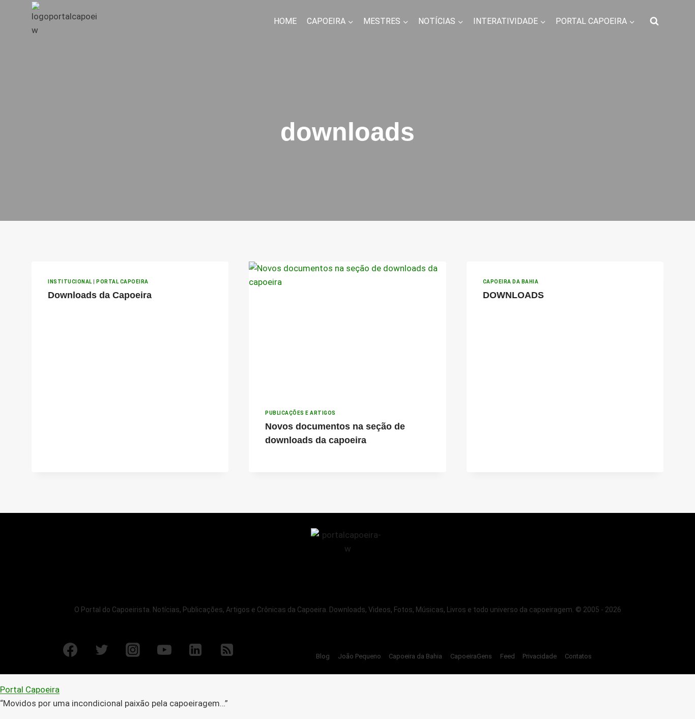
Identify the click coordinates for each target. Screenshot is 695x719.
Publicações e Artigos (300, 413)
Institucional (70, 281)
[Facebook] (70, 650)
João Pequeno (359, 656)
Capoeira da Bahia (511, 281)
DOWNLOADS (513, 295)
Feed (507, 656)
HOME (285, 21)
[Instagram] (133, 650)
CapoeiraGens (471, 656)
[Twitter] (102, 650)
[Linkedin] (195, 650)
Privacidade (540, 656)
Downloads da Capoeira (100, 295)
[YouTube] (164, 650)
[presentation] (347, 327)
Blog (323, 656)
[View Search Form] (654, 21)
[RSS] (227, 650)
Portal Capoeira (122, 281)
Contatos (578, 656)
